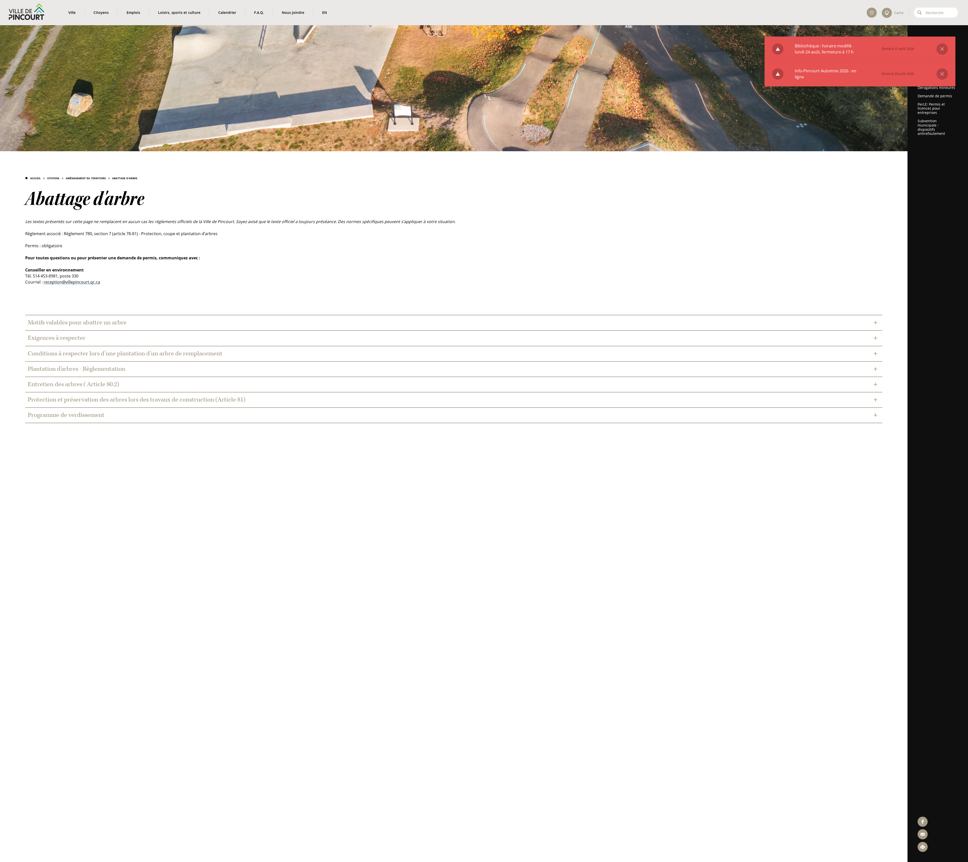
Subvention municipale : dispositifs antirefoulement (931, 127)
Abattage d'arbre (124, 178)
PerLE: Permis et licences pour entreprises (931, 108)
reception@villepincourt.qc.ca (72, 282)
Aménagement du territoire (86, 178)
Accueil (35, 178)
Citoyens (53, 178)
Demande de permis (935, 96)
